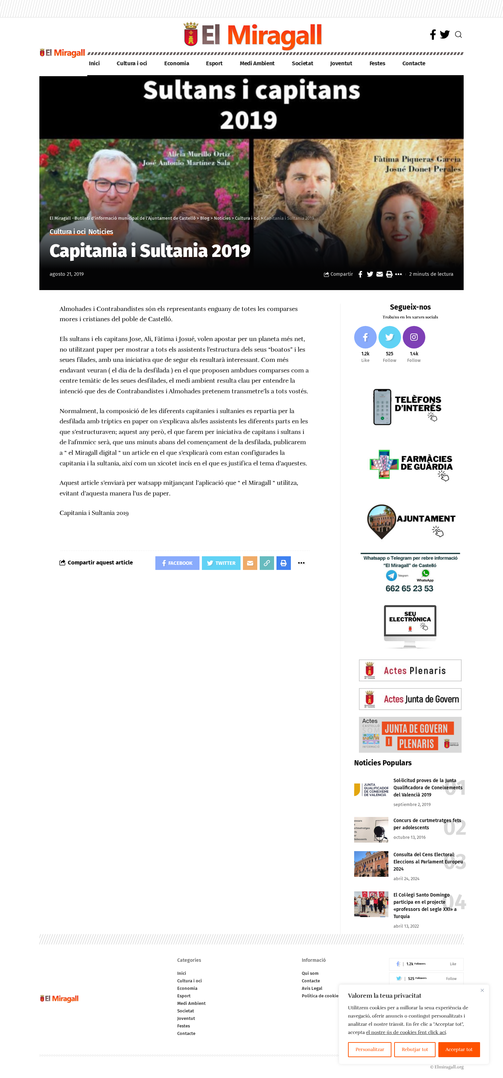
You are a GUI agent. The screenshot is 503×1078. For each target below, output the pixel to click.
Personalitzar (370, 1049)
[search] (458, 34)
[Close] (482, 990)
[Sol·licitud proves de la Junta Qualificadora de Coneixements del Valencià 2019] (371, 790)
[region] (414, 1024)
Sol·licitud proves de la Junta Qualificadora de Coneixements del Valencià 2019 (428, 788)
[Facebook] (433, 34)
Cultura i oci (68, 232)
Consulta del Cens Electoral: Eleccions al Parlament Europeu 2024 (428, 862)
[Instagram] (414, 345)
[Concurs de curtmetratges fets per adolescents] (371, 830)
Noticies (100, 232)
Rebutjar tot (415, 1049)
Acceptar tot (459, 1049)
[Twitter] (445, 34)
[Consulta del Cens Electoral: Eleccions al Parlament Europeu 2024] (371, 864)
